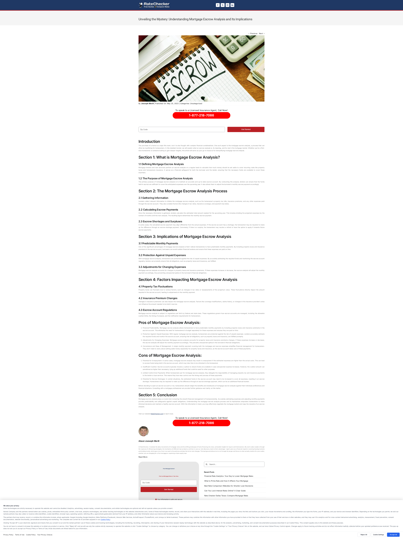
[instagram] (227, 5)
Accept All (393, 534)
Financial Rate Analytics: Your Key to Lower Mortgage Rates (228, 476)
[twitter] (222, 5)
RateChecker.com (157, 414)
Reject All (364, 534)
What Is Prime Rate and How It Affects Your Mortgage (226, 481)
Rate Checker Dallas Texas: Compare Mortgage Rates (226, 496)
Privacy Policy (8, 535)
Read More (143, 457)
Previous (253, 33)
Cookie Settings (378, 534)
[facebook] (218, 5)
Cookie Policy (105, 519)
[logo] (154, 3)
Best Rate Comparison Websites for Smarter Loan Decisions (228, 486)
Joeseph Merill (147, 103)
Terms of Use (19, 535)
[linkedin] (232, 5)
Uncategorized (196, 103)
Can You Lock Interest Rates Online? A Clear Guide (225, 491)
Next (261, 33)
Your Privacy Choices (44, 535)
